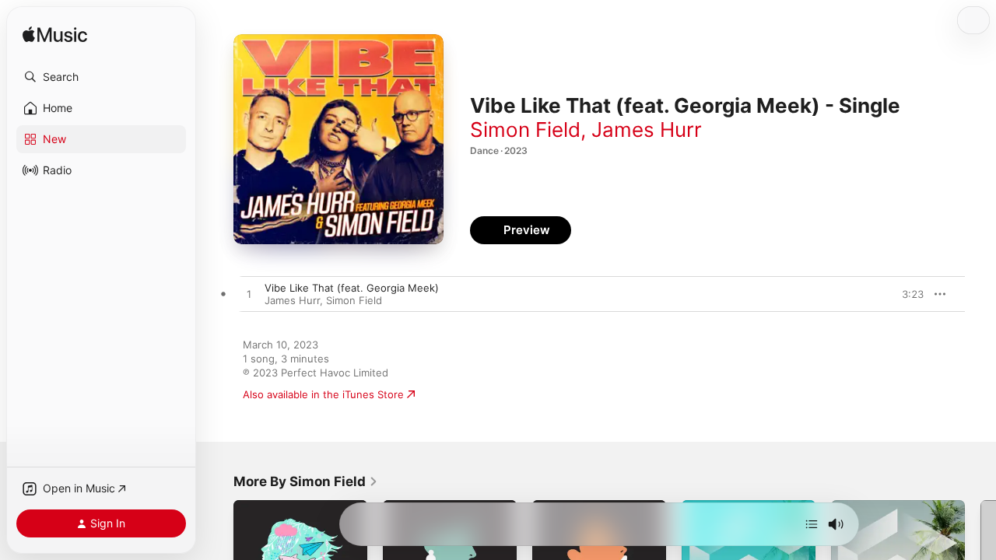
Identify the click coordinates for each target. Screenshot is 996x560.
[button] (101, 77)
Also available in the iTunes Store (323, 394)
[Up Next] (811, 524)
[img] (55, 35)
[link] (305, 481)
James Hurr (646, 129)
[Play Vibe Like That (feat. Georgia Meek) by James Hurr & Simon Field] (249, 295)
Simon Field (525, 129)
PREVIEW (906, 294)
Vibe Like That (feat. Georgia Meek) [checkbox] (352, 288)
